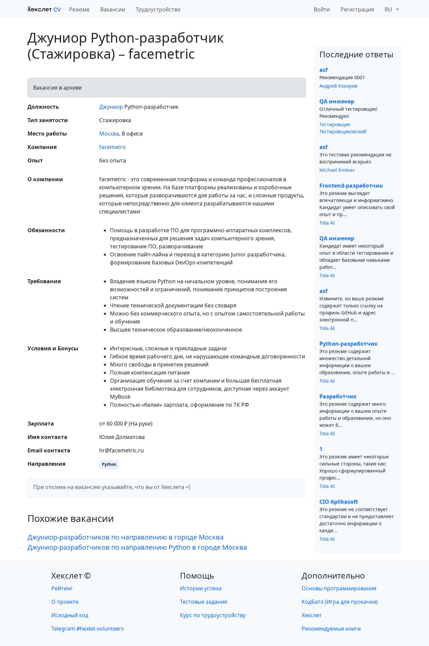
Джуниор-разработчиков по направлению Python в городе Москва (137, 547)
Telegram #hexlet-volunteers (87, 628)
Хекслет (312, 615)
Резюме (79, 9)
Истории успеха (201, 588)
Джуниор (111, 106)
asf (323, 69)
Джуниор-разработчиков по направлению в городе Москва (125, 537)
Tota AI (327, 222)
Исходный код (69, 615)
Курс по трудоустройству (213, 615)
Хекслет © (71, 575)
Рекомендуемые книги (331, 628)
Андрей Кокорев (338, 86)
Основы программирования (339, 588)
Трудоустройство (158, 9)
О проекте (64, 601)
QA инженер (336, 101)
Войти (322, 9)
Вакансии (112, 9)
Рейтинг (62, 588)
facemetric (112, 147)
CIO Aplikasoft (338, 501)
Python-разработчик (348, 343)
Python (109, 464)
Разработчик (338, 396)
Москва (109, 133)
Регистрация (357, 9)
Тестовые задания (203, 601)
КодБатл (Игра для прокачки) (340, 601)
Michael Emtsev (337, 170)
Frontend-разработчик (351, 185)
